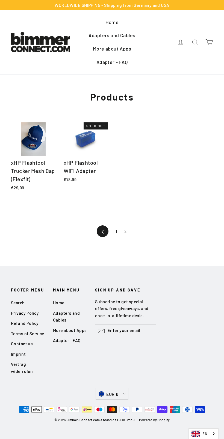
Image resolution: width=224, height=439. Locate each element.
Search (18, 302)
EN (204, 433)
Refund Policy (25, 323)
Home (112, 22)
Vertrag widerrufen (22, 367)
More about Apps (112, 49)
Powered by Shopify (154, 420)
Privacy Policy (25, 313)
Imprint (18, 353)
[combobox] (203, 433)
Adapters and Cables (112, 35)
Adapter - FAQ (112, 62)
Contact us (22, 343)
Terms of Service (27, 333)
